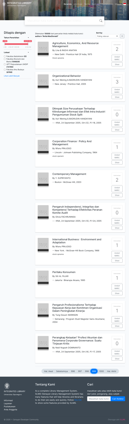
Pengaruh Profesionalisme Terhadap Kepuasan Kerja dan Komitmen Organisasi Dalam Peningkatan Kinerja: (77, 307)
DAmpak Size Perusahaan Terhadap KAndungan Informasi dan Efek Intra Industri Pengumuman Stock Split (78, 111)
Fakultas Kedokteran (16, 56)
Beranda (68, 4)
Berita (87, 4)
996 (73, 371)
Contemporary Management (69, 174)
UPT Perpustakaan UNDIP (17, 65)
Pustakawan (107, 4)
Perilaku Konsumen (63, 272)
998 (87, 371)
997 (80, 371)
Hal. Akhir (111, 371)
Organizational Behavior (66, 75)
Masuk (118, 4)
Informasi (78, 4)
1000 (101, 371)
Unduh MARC (117, 58)
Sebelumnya (62, 371)
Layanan (8, 403)
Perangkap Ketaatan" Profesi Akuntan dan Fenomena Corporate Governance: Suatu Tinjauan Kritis (77, 340)
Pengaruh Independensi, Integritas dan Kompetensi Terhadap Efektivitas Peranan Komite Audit (77, 209)
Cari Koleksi (117, 398)
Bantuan (96, 4)
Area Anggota (10, 409)
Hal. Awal (48, 371)
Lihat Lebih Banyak (12, 76)
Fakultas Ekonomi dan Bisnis (15, 60)
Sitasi (117, 64)
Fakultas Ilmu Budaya (15, 70)
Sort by (99, 33)
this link (78, 400)
